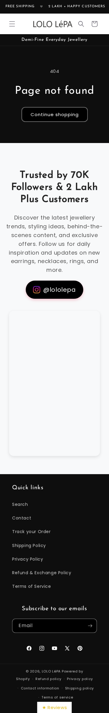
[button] (12, 24)
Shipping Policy (29, 545)
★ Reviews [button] (54, 707)
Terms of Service (31, 586)
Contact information (40, 688)
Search (20, 504)
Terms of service (57, 697)
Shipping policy (79, 688)
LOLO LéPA (51, 671)
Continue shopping (55, 114)
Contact (21, 518)
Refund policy (48, 678)
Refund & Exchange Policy (41, 573)
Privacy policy (80, 678)
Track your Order (31, 532)
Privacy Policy (27, 559)
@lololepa (59, 289)
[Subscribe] (90, 626)
